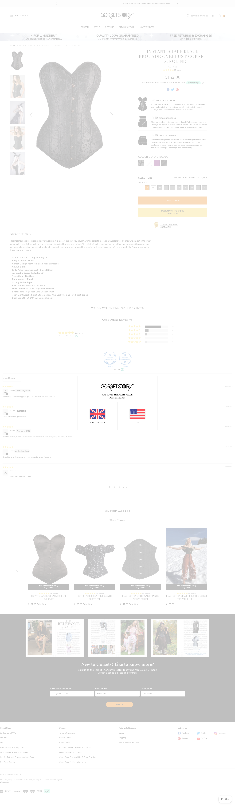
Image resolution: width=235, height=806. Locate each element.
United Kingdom (97, 423)
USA (137, 423)
